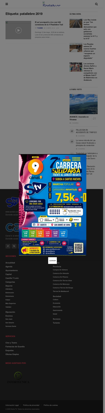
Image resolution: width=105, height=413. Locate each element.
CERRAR (52, 260)
